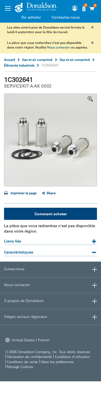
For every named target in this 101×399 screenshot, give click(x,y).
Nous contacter (58, 47)
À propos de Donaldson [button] (24, 300)
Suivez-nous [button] (14, 268)
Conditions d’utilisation (72, 356)
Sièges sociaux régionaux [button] (25, 316)
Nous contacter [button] (17, 284)
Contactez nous (66, 17)
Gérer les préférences (57, 361)
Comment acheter (50, 213)
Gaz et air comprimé (37, 59)
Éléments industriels (19, 65)
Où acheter (31, 17)
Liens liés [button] (12, 241)
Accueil (9, 59)
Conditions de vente (22, 361)
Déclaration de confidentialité (29, 356)
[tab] (50, 239)
